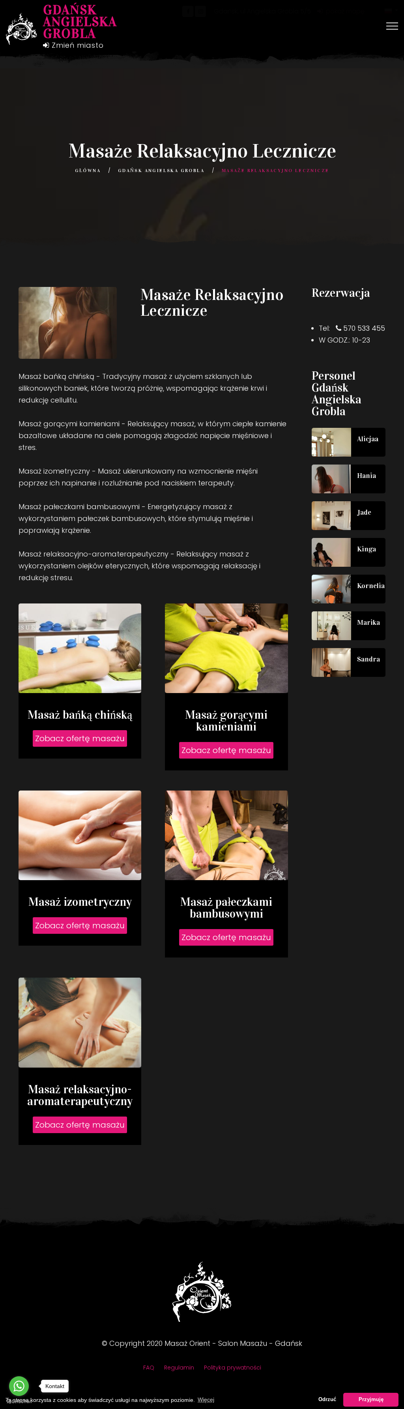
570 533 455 (364, 328)
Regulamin (179, 1368)
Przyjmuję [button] (371, 1399)
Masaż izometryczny (80, 902)
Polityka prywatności (232, 1368)
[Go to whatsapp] (19, 1386)
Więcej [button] (206, 1399)
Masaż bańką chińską (80, 715)
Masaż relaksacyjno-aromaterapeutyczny (80, 1095)
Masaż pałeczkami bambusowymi (226, 908)
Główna (88, 170)
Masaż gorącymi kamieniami (226, 721)
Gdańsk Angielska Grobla (161, 170)
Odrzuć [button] (327, 1399)
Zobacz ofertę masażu (80, 738)
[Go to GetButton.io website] (19, 1401)
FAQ (148, 1368)
